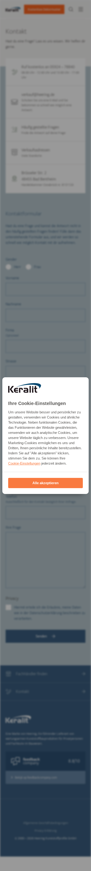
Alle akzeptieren (45, 483)
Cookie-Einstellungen (24, 463)
